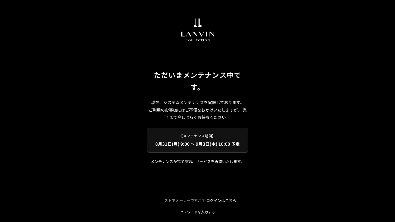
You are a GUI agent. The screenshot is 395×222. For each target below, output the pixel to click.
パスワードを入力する (197, 211)
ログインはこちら (221, 200)
